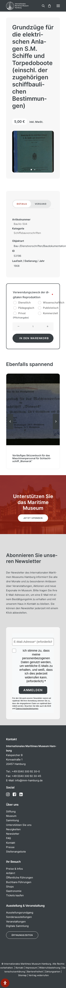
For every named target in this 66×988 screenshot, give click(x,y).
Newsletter (12, 833)
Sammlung (12, 820)
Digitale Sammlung (17, 926)
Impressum (31, 967)
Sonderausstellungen (19, 917)
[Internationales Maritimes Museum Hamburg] (23, 6)
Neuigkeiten (13, 829)
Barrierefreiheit (35, 971)
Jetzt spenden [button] (33, 518)
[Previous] (10, 429)
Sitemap (22, 975)
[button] (58, 6)
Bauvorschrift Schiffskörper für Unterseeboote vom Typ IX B (32, 460)
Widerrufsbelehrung (49, 967)
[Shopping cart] (48, 5)
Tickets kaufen (15, 895)
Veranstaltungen (16, 921)
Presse (10, 847)
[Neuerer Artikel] (56, 429)
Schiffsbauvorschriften (27, 233)
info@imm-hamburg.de (29, 780)
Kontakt (10, 842)
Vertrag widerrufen (39, 975)
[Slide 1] (31, 169)
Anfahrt (10, 873)
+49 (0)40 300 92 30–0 (26, 771)
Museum (11, 816)
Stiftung (11, 811)
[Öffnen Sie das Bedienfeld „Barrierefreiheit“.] (5, 982)
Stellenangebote (16, 851)
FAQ (8, 838)
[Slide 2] (34, 169)
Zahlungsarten (52, 971)
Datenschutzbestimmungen (27, 708)
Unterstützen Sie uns (18, 825)
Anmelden (33, 690)
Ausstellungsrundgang (19, 912)
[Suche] (42, 5)
